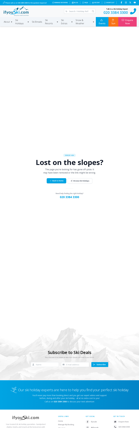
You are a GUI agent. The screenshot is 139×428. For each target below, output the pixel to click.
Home (60, 421)
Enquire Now (124, 422)
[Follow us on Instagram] (126, 2)
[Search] (93, 11)
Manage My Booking (66, 424)
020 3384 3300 (69, 197)
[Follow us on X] (130, 2)
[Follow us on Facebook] (121, 2)
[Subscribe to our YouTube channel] (135, 2)
